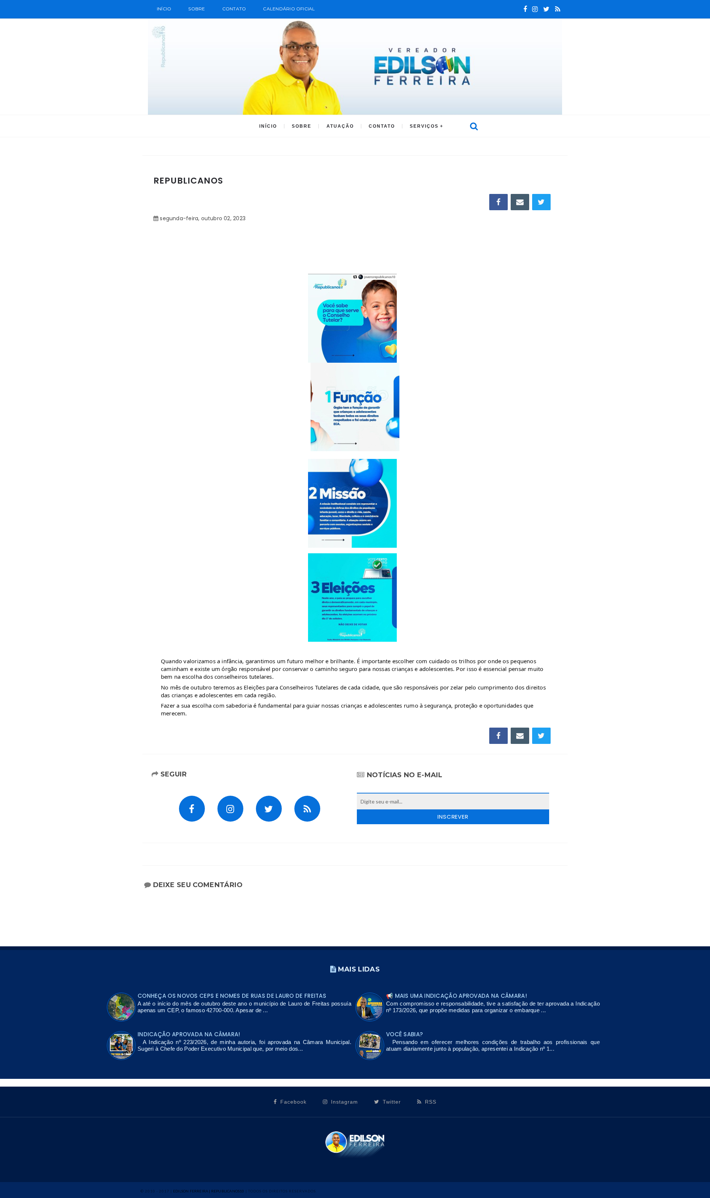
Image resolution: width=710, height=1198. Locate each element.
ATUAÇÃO (340, 126)
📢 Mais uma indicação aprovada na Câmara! (456, 996)
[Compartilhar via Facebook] (498, 202)
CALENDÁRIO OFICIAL (289, 8)
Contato (234, 8)
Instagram (343, 1102)
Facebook (292, 1102)
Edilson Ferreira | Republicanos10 (208, 1191)
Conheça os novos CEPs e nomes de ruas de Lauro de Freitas (232, 996)
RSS (429, 1102)
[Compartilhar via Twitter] (541, 202)
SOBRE (196, 8)
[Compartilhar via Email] (520, 202)
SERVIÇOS (424, 126)
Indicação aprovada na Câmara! (189, 1034)
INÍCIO (268, 126)
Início (164, 8)
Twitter (391, 1102)
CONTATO (382, 126)
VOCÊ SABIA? (404, 1034)
